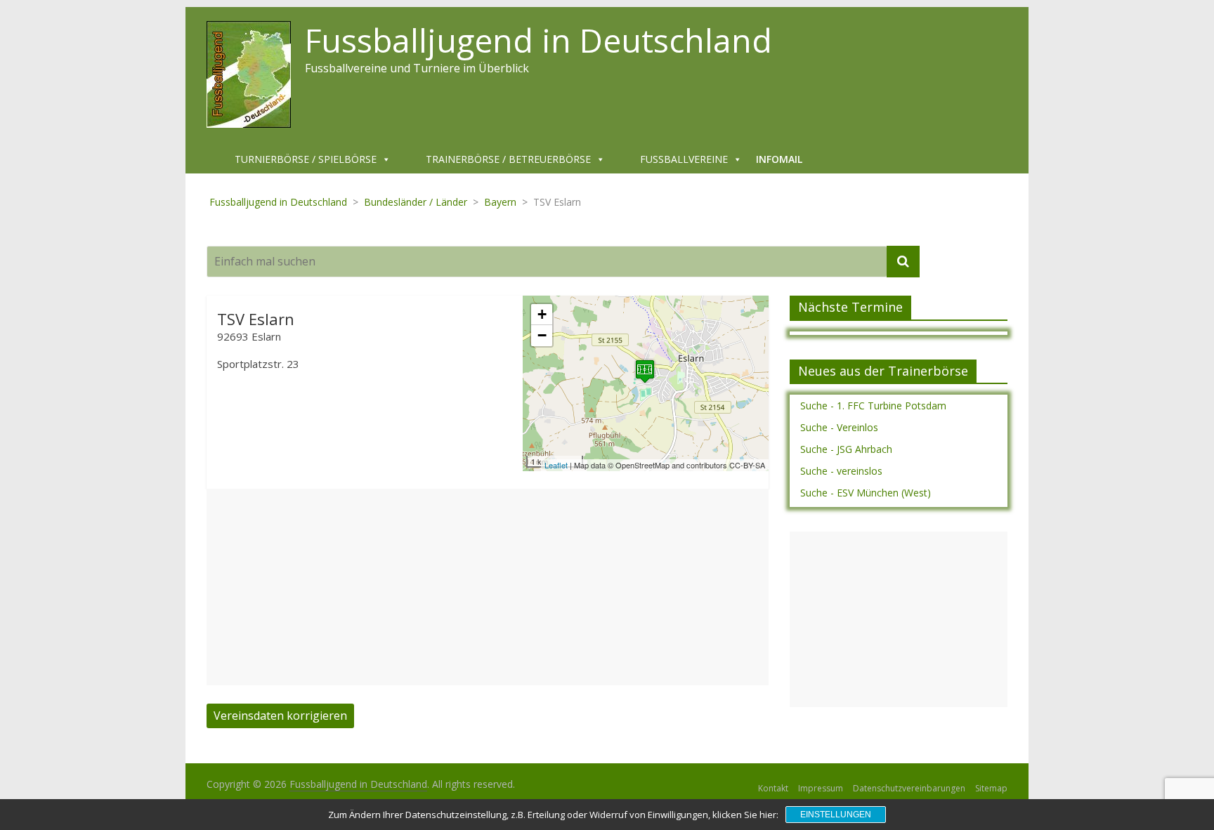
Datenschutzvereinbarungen (909, 788)
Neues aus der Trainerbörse (883, 370)
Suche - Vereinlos (839, 427)
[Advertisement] (488, 587)
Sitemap (991, 788)
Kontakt (773, 788)
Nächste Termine (850, 306)
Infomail (779, 159)
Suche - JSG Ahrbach (846, 449)
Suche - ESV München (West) (865, 492)
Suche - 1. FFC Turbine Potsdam (873, 405)
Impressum (820, 788)
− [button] (542, 335)
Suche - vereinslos (841, 470)
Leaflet (556, 464)
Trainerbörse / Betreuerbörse (508, 159)
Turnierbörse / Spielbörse (306, 159)
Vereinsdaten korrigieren (280, 715)
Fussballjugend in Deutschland (538, 40)
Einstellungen (835, 814)
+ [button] (542, 314)
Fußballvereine (684, 159)
